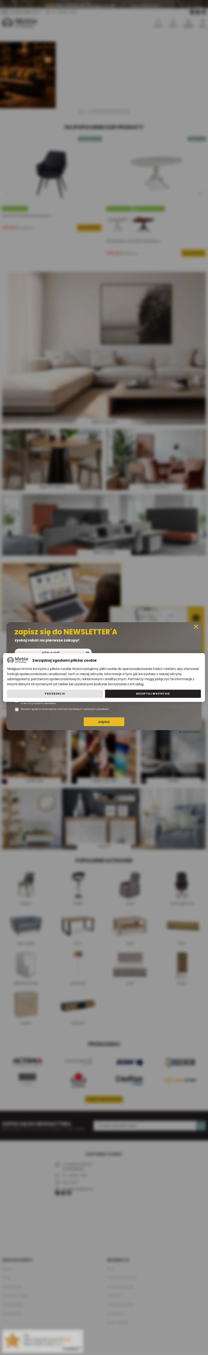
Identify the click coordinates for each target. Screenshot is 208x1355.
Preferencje (55, 693)
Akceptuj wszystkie (153, 693)
